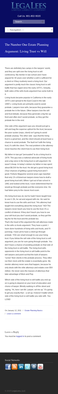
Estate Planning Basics (34, 310)
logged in (20, 336)
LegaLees (29, 7)
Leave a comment (14, 314)
